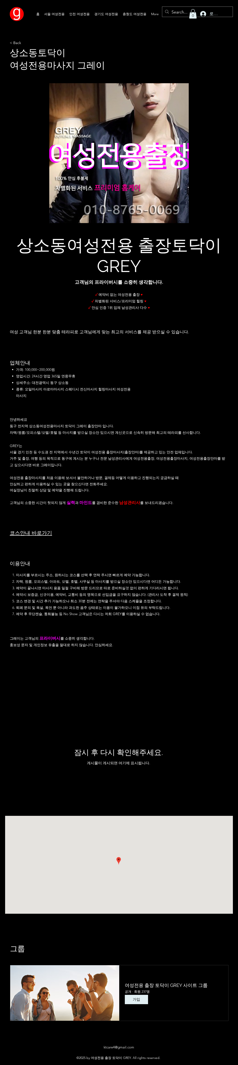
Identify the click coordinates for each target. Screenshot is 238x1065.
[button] (193, 14)
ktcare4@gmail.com (119, 1047)
